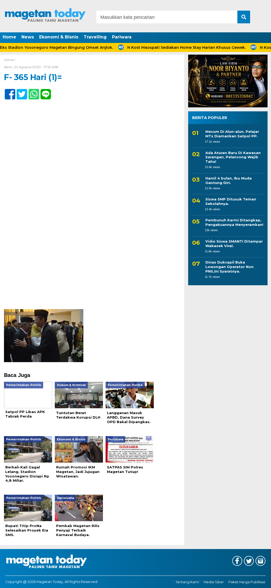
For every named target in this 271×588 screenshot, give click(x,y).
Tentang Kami (187, 582)
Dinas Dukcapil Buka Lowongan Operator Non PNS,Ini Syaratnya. (229, 266)
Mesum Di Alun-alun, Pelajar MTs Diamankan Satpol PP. (232, 133)
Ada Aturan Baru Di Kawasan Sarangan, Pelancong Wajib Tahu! (233, 157)
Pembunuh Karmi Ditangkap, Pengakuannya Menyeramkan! (234, 222)
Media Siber (214, 582)
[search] (243, 17)
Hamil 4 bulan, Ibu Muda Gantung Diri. (228, 180)
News (27, 37)
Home (9, 37)
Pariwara (122, 37)
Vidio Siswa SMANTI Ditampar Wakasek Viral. (234, 243)
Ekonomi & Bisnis (58, 37)
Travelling (95, 37)
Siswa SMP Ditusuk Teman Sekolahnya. (230, 201)
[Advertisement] (92, 270)
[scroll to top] (257, 580)
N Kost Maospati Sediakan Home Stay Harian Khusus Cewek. (175, 47)
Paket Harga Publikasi (246, 582)
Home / (9, 60)
